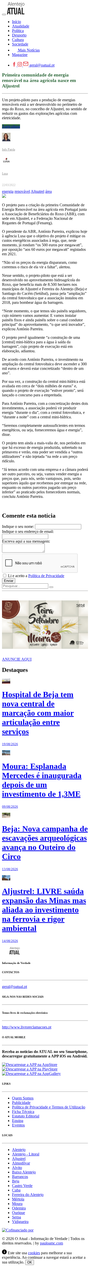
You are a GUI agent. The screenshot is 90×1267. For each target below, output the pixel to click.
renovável (22, 191)
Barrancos (20, 1176)
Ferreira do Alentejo (28, 1194)
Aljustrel (19, 1158)
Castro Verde (22, 1185)
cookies (34, 1253)
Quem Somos (23, 1098)
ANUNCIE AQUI (17, 659)
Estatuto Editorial (25, 1116)
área (48, 191)
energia (8, 191)
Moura (17, 1203)
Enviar (8, 581)
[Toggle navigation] (4, 14)
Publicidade (21, 1102)
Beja (15, 1181)
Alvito (17, 1167)
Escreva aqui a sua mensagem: (26, 541)
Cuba (16, 1190)
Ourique (18, 1212)
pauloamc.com (51, 1243)
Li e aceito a (35, 576)
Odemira (19, 1208)
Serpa (16, 1217)
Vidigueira (20, 1221)
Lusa (5, 173)
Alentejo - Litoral (25, 1154)
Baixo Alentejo (24, 1172)
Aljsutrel (37, 191)
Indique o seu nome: (18, 526)
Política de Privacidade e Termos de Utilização (48, 1107)
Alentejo (19, 1149)
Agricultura (11, 126)
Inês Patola (8, 149)
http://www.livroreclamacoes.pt (26, 1027)
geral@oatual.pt (42, 65)
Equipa (17, 1120)
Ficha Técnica (23, 1111)
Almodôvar (21, 1163)
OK (29, 1262)
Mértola (18, 1199)
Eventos (18, 1125)
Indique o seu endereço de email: (28, 531)
